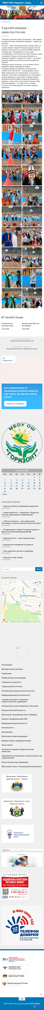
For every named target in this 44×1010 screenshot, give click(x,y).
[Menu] (41, 2)
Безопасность (8, 727)
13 (22, 483)
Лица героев (7, 745)
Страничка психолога (11, 682)
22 (34, 486)
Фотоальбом (7, 732)
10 (5, 483)
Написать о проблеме (15, 404)
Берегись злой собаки (13, 557)
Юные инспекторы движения (15, 762)
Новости (6, 22)
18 (11, 486)
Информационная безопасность (16, 695)
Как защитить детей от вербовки (19, 551)
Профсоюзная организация (14, 678)
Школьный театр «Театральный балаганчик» (22, 766)
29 (34, 488)
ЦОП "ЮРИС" (34, 1003)
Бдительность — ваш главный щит (19, 538)
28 (28, 488)
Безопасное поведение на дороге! (18, 544)
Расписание (7, 665)
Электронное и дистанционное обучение (20, 706)
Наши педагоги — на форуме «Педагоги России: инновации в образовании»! (20, 513)
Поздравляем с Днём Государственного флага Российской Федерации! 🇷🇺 (20, 530)
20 (22, 486)
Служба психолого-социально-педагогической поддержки (15, 700)
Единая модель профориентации (16, 741)
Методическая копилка (12, 669)
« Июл (4, 494)
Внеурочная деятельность (14, 710)
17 (5, 486)
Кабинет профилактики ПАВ (14, 719)
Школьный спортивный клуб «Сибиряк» (19, 715)
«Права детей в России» (12, 686)
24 (5, 488)
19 (17, 486)
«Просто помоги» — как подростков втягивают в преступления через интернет (21, 522)
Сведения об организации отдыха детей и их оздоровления (22, 757)
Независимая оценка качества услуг (18, 691)
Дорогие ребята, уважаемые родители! (21, 506)
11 (11, 483)
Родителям (7, 673)
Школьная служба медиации (14, 736)
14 (28, 483)
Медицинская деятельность (14, 723)
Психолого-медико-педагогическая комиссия (18, 750)
